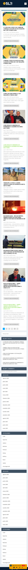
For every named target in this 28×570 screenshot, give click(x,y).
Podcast (10, 149)
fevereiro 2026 (6, 398)
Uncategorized (6, 466)
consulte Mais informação (11, 41)
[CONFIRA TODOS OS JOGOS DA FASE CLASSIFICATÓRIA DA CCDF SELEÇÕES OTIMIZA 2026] (14, 52)
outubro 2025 (6, 411)
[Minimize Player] (22, 567)
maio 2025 (5, 428)
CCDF (10, 32)
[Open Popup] (19, 567)
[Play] (14, 567)
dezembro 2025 (6, 405)
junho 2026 (5, 385)
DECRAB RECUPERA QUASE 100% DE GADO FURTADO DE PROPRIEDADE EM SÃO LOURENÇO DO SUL (13, 252)
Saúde (4, 463)
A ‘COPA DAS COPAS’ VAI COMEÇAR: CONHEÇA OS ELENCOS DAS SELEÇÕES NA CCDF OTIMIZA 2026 (14, 29)
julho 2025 (5, 421)
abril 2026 (5, 391)
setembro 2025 (6, 415)
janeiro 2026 (6, 401)
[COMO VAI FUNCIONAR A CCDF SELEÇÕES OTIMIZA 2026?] (14, 85)
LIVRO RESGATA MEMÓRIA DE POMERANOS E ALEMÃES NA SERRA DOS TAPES (13, 127)
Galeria (4, 443)
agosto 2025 (6, 418)
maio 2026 (5, 388)
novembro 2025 (6, 408)
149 (14, 328)
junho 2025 (5, 425)
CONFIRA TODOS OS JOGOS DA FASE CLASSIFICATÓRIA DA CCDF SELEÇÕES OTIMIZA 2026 (13, 62)
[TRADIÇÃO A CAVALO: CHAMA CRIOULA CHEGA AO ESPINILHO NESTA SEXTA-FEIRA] (14, 174)
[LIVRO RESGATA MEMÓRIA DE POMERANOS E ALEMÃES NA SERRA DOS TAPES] (14, 116)
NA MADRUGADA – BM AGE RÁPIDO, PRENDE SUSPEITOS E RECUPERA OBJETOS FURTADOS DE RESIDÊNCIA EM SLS (14, 218)
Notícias (17, 32)
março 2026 (5, 395)
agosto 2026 (6, 378)
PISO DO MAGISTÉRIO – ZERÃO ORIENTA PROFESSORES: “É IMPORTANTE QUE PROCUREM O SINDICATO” (12, 286)
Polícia (14, 222)
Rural (4, 459)
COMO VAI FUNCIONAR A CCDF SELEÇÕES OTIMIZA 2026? (12, 94)
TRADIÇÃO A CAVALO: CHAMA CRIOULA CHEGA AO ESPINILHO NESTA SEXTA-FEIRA (14, 184)
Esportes (13, 32)
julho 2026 (5, 381)
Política (4, 456)
